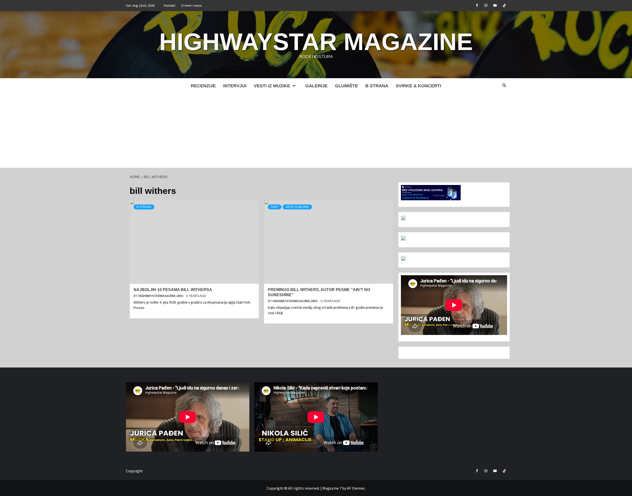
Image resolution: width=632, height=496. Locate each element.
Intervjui (234, 85)
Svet (274, 207)
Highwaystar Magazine (316, 41)
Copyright (134, 470)
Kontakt (170, 5)
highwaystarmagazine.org (161, 296)
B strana (376, 85)
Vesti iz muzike (272, 85)
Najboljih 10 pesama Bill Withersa (173, 290)
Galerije (316, 85)
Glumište (346, 85)
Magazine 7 (331, 488)
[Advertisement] (316, 130)
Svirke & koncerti (418, 85)
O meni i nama (191, 5)
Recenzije (203, 85)
